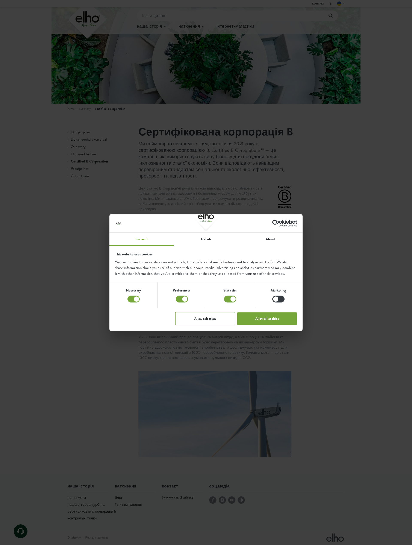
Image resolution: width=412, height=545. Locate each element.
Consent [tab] (141, 238)
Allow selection (205, 318)
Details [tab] (206, 238)
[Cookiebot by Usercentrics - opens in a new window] (278, 223)
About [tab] (270, 238)
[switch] (182, 299)
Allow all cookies (267, 318)
